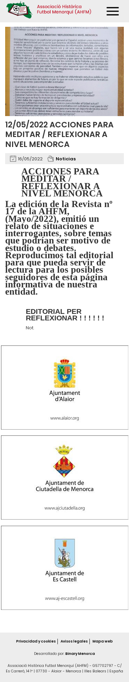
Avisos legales (74, 641)
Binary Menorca (80, 653)
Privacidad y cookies (36, 641)
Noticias (66, 159)
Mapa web (103, 641)
